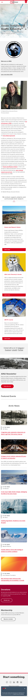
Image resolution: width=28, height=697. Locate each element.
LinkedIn (14, 350)
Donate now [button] (7, 600)
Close (25, 689)
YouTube (20, 350)
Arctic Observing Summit (9, 135)
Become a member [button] (8, 619)
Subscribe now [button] (7, 386)
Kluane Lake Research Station (10, 166)
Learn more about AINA (7, 74)
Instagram (21, 348)
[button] (14, 417)
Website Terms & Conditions (18, 694)
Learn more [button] (7, 249)
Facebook (8, 350)
